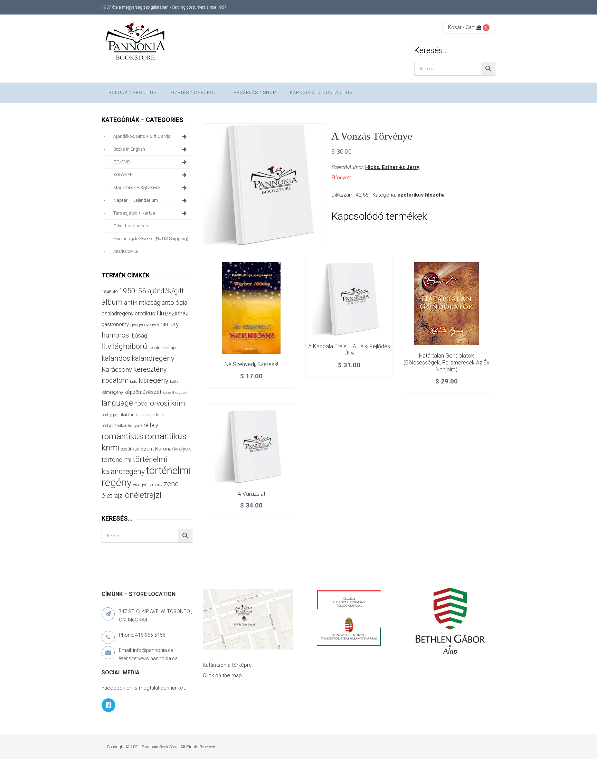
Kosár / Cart (461, 27)
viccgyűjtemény (147, 484)
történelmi (116, 460)
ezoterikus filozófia (421, 195)
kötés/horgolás (175, 392)
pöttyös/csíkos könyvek (122, 426)
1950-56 (132, 291)
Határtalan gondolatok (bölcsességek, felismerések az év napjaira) (447, 362)
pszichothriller (153, 414)
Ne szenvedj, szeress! (251, 364)
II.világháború (124, 346)
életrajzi (113, 496)
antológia (174, 302)
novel (141, 403)
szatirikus (130, 449)
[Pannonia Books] (136, 42)
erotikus (145, 313)
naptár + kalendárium (135, 200)
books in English (129, 149)
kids (133, 381)
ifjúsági (139, 335)
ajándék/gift (166, 291)
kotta (174, 381)
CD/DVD (121, 161)
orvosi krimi (168, 403)
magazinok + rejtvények (137, 187)
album (112, 302)
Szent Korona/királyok (165, 449)
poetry (107, 414)
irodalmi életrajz (162, 347)
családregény (117, 313)
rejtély (151, 425)
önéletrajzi (143, 495)
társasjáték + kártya (134, 213)
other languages (130, 225)
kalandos (116, 358)
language (117, 403)
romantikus (122, 436)
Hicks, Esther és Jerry (392, 167)
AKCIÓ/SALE (125, 251)
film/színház (173, 313)
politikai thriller (126, 414)
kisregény (154, 380)
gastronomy (115, 324)
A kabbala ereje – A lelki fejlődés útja (349, 350)
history (170, 324)
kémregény (112, 392)
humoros (115, 335)
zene (171, 484)
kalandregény (153, 358)
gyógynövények (144, 324)
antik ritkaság (142, 302)
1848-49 (109, 291)
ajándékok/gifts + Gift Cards (141, 136)
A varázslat (251, 494)
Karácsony (117, 369)
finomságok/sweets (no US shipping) (150, 238)
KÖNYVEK (123, 174)
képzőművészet (142, 392)
